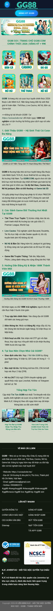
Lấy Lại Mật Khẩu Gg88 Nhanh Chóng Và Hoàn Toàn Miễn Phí (39, 426)
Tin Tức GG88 (17, 394)
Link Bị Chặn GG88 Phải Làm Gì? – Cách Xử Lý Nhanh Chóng (13, 426)
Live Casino (10, 231)
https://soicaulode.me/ (12, 118)
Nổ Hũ (7, 243)
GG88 (4, 98)
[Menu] (7, 5)
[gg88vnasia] (26, 5)
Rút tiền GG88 (34, 355)
